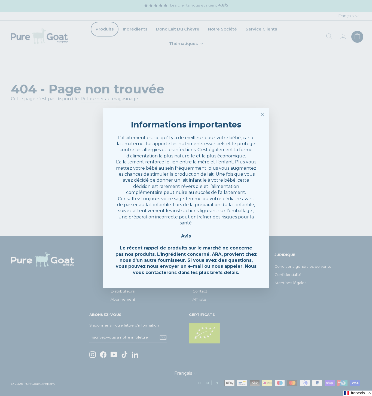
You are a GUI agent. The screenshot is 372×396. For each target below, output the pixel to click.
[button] (357, 393)
